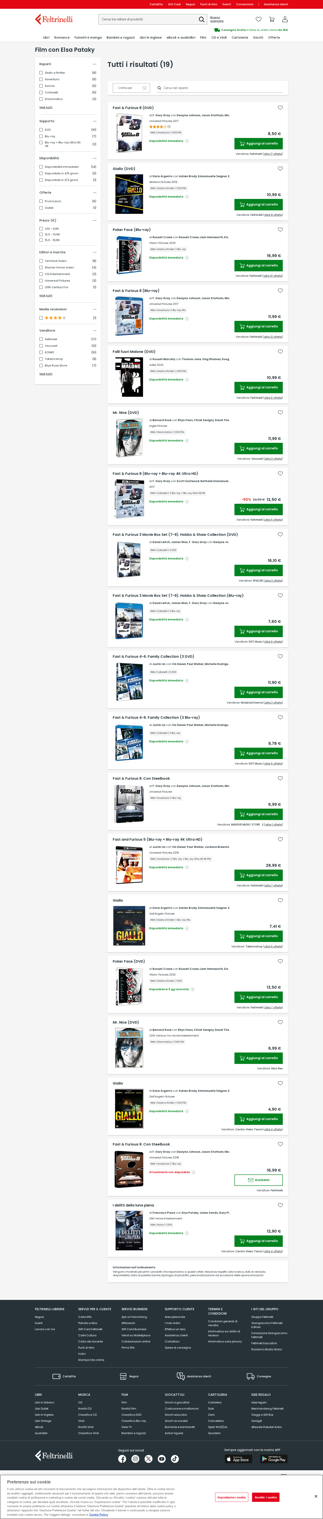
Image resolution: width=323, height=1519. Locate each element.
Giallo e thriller (55, 73)
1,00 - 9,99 (52, 229)
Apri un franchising (134, 1317)
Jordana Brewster (217, 847)
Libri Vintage (43, 1421)
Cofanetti (51, 92)
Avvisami (261, 1180)
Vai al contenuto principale (53, 4)
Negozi (190, 4)
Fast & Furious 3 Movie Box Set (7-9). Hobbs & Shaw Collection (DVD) (175, 534)
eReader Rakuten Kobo (266, 1427)
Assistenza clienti (276, 4)
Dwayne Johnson (188, 115)
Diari (211, 1408)
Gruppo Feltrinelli (262, 1317)
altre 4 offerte (273, 1129)
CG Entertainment (57, 274)
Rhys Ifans (185, 420)
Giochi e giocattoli (177, 1402)
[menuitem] (46, 37)
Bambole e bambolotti (180, 1427)
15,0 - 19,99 (52, 240)
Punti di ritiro (208, 4)
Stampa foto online (91, 1360)
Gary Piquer (227, 1213)
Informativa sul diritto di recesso (224, 1333)
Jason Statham (212, 115)
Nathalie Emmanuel (214, 481)
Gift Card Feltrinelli (90, 1329)
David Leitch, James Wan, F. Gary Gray (179, 542)
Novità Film (129, 1408)
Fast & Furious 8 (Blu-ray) (136, 290)
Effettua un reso (175, 1329)
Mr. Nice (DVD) (126, 412)
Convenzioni (244, 4)
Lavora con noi (45, 1329)
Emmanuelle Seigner (212, 176)
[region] (161, 1497)
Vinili (81, 1421)
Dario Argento (162, 176)
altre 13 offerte (273, 337)
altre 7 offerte (273, 885)
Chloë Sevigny (204, 420)
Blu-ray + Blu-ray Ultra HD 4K (63, 144)
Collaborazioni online (136, 1341)
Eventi (227, 4)
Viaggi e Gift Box (262, 1415)
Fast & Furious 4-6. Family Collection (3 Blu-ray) (156, 717)
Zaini (211, 1415)
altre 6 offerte (273, 398)
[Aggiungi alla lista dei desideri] (280, 107)
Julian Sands (209, 1213)
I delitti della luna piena (133, 1205)
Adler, (152, 365)
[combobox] (152, 19)
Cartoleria (214, 1402)
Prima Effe (128, 1347)
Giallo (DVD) (124, 168)
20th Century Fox (56, 287)
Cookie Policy (98, 1514)
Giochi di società (176, 1421)
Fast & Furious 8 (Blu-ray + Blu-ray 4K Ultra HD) (155, 473)
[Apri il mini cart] (272, 19)
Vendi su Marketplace (136, 1335)
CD (80, 1402)
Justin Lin (158, 664)
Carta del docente (90, 1341)
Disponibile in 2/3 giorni (61, 180)
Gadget (256, 1421)
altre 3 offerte (273, 459)
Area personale (175, 1317)
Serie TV (127, 1427)
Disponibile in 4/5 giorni (61, 173)
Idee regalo (259, 1402)
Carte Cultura (87, 1335)
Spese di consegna (178, 1347)
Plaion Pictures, (159, 243)
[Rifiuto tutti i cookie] (316, 1496)
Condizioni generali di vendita (223, 1323)
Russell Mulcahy (163, 359)
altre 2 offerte (273, 702)
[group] (225, 30)
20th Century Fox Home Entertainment (173, 1035)
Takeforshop (54, 359)
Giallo (118, 900)
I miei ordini (172, 1323)
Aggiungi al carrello (262, 143)
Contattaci (172, 1341)
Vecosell (51, 346)
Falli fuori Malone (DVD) (134, 351)
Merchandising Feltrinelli (267, 1408)
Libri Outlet (41, 1408)
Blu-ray (50, 136)
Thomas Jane (191, 359)
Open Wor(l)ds (217, 1427)
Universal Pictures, (160, 121)
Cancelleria (216, 1421)
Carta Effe (84, 1317)
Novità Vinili (86, 1427)
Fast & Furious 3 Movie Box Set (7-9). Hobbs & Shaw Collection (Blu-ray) (178, 595)
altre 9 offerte (273, 215)
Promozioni (53, 201)
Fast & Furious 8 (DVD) (133, 107)
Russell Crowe (162, 237)
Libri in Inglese (44, 1415)
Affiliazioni (128, 1323)
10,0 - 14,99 (52, 234)
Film (124, 1402)
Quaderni (214, 1433)
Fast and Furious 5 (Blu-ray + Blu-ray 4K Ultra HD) (157, 839)
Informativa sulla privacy (225, 1341)
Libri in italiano (44, 1402)
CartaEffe (156, 4)
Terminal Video (56, 261)
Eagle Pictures (158, 426)
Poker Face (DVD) (129, 961)
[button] (201, 19)
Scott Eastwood (188, 481)
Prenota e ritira (87, 1323)
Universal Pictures (57, 280)
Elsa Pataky (190, 1213)
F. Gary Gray (161, 115)
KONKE (49, 352)
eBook (39, 1427)
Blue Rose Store (56, 365)
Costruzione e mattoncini (182, 1408)
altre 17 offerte (273, 154)
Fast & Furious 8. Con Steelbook (141, 778)
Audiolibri (41, 1433)
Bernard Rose (161, 420)
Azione (50, 86)
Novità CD (84, 1408)
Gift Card (174, 4)
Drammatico (54, 99)
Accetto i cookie (266, 1497)
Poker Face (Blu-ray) (132, 229)
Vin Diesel (179, 664)
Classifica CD (87, 1415)
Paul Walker (195, 664)
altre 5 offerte (273, 520)
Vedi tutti (45, 107)
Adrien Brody (188, 176)
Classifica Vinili (88, 1433)
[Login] (285, 19)
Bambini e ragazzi (134, 1433)
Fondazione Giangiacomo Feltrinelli (269, 1335)
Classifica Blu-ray (134, 1421)
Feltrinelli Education (264, 1343)
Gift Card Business (134, 1329)
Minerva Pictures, (160, 182)
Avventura (52, 79)
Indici (82, 1354)
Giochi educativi (176, 1415)
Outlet (49, 208)
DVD (48, 130)
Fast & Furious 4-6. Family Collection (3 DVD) (153, 656)
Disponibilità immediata (62, 167)
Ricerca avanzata (216, 19)
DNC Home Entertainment (165, 1218)
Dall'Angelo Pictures (161, 913)
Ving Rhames (211, 359)
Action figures (174, 1433)
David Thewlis (224, 420)
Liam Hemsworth (211, 237)
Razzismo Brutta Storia (266, 1349)
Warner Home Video (59, 267)
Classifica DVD (131, 1415)
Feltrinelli (51, 339)
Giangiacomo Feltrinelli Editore (267, 1325)
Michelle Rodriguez (218, 664)
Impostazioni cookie (232, 1497)
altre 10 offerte (272, 276)
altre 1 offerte (273, 824)
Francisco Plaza (163, 1213)
